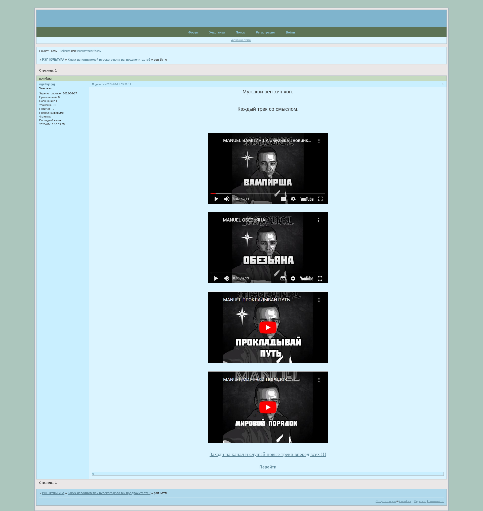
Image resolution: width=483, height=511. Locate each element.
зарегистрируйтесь (88, 50)
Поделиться (99, 84)
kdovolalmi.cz (435, 501)
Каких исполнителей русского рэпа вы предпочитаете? (109, 59)
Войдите (65, 50)
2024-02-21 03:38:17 (118, 84)
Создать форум (386, 501)
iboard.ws (405, 501)
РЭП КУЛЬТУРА (53, 59)
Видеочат (420, 501)
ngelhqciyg (47, 84)
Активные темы (241, 40)
